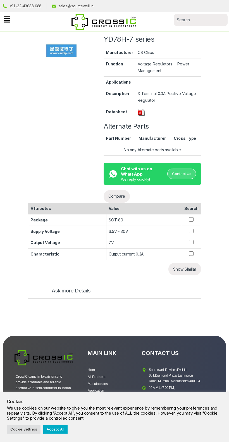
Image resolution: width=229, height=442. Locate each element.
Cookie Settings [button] (23, 429)
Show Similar (184, 269)
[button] (7, 19)
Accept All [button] (55, 429)
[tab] (65, 293)
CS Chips (146, 52)
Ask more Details (71, 291)
